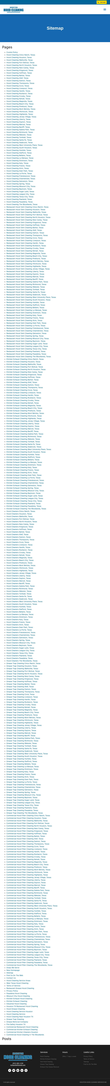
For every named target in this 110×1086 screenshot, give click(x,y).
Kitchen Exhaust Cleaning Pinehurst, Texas (23, 411)
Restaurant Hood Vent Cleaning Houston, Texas (25, 209)
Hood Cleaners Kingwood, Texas (19, 527)
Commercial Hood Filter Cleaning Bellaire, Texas (26, 916)
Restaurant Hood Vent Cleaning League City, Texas (27, 346)
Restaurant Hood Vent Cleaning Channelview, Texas (27, 331)
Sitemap (9, 973)
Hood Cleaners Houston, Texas (19, 514)
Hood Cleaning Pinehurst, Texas (19, 106)
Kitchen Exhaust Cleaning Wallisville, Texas (23, 364)
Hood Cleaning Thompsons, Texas (20, 83)
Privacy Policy (12, 991)
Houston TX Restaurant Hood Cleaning (22, 1006)
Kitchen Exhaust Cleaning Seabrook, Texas (23, 447)
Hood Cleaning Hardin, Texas (18, 91)
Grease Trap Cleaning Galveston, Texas (22, 790)
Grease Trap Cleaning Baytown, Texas (21, 797)
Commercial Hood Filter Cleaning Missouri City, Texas (28, 947)
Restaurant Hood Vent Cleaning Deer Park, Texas (26, 323)
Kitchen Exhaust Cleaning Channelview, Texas (25, 483)
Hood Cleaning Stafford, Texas (19, 153)
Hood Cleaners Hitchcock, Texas (19, 568)
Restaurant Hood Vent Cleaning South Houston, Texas (28, 300)
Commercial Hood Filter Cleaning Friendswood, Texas (28, 937)
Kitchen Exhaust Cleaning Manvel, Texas (22, 429)
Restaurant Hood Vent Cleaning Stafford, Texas (25, 305)
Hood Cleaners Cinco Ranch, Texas (20, 511)
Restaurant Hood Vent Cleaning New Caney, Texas (26, 220)
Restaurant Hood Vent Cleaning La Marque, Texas (26, 310)
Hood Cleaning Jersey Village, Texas (21, 117)
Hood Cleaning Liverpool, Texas (19, 88)
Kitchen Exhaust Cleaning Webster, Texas (23, 439)
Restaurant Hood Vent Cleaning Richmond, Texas (26, 284)
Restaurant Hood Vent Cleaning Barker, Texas (24, 227)
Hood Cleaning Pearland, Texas (19, 199)
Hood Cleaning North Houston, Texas (21, 65)
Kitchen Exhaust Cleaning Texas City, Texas (24, 501)
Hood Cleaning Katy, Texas (17, 163)
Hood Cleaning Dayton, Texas (18, 122)
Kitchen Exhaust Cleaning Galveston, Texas (24, 485)
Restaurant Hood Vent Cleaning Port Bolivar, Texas (27, 215)
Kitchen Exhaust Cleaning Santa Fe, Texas (23, 444)
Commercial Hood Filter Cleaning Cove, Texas (25, 846)
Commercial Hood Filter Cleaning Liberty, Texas (25, 880)
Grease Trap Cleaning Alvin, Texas (20, 777)
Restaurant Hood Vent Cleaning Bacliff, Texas (24, 279)
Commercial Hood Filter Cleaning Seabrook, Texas (27, 903)
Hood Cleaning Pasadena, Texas (19, 202)
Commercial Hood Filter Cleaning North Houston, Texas (29, 826)
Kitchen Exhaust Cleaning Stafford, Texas (23, 457)
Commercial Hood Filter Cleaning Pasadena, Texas (27, 962)
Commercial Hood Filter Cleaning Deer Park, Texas (27, 931)
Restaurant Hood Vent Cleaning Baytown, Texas (25, 341)
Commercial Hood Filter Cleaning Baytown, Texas (26, 949)
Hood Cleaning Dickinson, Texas (19, 160)
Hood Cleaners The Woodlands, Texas (21, 661)
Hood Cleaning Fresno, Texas (18, 166)
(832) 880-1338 (18, 1063)
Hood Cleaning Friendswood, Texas (20, 176)
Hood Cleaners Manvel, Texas (18, 581)
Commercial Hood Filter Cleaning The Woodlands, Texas (29, 965)
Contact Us (11, 978)
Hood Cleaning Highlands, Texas (19, 114)
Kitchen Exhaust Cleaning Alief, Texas (21, 382)
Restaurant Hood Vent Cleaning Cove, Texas (24, 238)
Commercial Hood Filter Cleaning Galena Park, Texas (28, 890)
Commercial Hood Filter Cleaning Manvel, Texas (26, 885)
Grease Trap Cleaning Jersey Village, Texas (24, 725)
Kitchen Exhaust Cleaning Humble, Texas (23, 454)
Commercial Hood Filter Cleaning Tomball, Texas (26, 898)
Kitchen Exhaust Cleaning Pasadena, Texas (23, 506)
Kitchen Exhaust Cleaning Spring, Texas (22, 488)
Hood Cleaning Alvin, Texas (17, 168)
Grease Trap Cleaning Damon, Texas (21, 689)
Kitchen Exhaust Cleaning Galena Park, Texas (24, 434)
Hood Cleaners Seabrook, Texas (19, 599)
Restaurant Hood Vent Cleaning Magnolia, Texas (26, 253)
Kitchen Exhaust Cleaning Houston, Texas (23, 362)
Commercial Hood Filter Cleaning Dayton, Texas (26, 882)
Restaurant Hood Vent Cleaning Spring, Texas (25, 336)
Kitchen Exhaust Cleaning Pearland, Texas (23, 503)
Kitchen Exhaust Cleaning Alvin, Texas (21, 472)
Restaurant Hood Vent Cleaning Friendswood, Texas (27, 328)
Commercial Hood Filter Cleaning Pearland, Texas (26, 960)
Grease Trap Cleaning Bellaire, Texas (21, 764)
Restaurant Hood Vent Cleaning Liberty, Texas (25, 271)
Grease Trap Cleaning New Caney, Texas (22, 676)
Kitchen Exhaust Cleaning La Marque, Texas (24, 462)
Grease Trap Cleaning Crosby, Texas (21, 705)
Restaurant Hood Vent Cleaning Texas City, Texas (26, 349)
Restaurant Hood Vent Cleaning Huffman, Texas (25, 225)
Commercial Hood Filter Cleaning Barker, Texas (25, 836)
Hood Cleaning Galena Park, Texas (20, 129)
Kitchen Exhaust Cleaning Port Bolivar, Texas (24, 367)
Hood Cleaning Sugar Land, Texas (20, 191)
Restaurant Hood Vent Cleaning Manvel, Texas (25, 276)
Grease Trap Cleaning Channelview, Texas (23, 787)
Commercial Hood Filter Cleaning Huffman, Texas (26, 833)
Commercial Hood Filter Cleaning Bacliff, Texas (25, 888)
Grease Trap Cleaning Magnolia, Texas (22, 710)
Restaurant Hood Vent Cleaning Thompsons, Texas (27, 235)
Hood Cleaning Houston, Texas (19, 57)
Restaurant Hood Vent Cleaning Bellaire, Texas (25, 307)
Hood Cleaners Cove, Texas (17, 542)
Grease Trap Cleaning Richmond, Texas (22, 741)
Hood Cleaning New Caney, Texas (20, 68)
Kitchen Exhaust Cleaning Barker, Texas (22, 380)
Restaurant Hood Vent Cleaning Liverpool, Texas (26, 240)
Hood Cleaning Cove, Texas (17, 86)
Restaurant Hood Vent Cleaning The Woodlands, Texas (28, 356)
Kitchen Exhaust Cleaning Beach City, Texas (24, 408)
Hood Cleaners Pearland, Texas (19, 656)
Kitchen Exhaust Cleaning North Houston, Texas (26, 369)
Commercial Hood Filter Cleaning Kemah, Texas (25, 859)
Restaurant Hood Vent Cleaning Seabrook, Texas (26, 295)
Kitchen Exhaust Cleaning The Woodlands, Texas (26, 509)
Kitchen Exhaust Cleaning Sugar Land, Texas (24, 496)
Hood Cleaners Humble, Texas (18, 607)
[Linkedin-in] (21, 1070)
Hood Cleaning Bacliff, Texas (18, 127)
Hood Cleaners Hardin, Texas (18, 547)
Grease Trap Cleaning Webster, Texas (21, 743)
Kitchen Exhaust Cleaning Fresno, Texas (22, 470)
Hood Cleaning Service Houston (19, 1011)
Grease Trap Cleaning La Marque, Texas (22, 766)
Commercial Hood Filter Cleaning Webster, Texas (26, 895)
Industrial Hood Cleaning (16, 1004)
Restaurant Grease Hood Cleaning (20, 988)
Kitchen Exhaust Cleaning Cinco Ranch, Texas (25, 359)
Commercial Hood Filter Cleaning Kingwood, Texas (27, 831)
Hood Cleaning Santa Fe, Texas (19, 140)
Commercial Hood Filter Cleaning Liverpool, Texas (26, 849)
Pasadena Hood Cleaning (16, 993)
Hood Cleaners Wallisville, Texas (19, 516)
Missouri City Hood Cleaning (18, 996)
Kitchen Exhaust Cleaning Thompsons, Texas (24, 387)
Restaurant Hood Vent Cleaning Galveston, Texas (26, 333)
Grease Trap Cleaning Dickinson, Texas (22, 769)
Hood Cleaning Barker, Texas (18, 75)
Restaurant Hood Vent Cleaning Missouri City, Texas (27, 338)
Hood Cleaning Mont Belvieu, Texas (20, 109)
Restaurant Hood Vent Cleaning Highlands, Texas (26, 266)
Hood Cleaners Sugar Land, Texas (20, 648)
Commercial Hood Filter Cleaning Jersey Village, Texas (28, 877)
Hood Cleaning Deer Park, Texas (19, 171)
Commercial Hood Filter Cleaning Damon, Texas (26, 841)
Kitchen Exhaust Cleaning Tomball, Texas (23, 442)
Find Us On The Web (14, 975)
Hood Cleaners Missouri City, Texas (20, 643)
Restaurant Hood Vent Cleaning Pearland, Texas (25, 351)
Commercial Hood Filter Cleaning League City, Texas (27, 955)
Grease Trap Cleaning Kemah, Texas (21, 707)
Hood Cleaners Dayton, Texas (18, 578)
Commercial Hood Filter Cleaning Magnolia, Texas (26, 862)
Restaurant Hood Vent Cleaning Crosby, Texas (25, 248)
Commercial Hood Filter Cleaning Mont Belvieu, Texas (28, 870)
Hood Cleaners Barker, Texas (18, 532)
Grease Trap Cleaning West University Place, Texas (27, 754)
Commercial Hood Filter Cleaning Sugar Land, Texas (27, 952)
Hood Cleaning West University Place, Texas (24, 145)
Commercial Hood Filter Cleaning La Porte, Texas (26, 934)
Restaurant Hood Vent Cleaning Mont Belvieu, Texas (27, 261)
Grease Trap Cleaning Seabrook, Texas (22, 751)
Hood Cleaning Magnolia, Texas (19, 101)
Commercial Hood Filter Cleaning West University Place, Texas (31, 906)
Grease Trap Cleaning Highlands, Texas (22, 723)
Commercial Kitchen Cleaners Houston (22, 1032)
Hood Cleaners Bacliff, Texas (18, 583)
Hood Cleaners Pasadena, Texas (19, 658)
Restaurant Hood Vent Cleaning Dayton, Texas (25, 274)
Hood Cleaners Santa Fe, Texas (19, 596)
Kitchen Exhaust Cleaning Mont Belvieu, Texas (25, 413)
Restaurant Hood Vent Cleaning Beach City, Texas (26, 256)
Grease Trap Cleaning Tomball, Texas (21, 746)
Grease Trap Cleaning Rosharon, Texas (22, 702)
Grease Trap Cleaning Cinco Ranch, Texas (23, 663)
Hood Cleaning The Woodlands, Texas (21, 204)
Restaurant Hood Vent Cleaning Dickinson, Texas (26, 313)
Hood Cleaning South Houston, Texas (21, 148)
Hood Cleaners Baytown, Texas (19, 645)
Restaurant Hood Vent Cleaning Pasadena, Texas (26, 354)
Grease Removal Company (17, 1022)
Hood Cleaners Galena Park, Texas (20, 586)
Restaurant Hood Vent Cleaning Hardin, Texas (25, 243)
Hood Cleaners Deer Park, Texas (19, 627)
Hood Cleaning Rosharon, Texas (19, 93)
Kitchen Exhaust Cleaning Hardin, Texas (22, 395)
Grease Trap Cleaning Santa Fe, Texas (21, 748)
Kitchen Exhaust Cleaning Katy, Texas (21, 467)
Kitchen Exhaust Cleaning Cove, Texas (22, 390)
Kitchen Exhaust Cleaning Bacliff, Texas (22, 431)
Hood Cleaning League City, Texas (20, 194)
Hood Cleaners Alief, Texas (17, 534)
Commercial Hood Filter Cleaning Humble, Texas (26, 911)
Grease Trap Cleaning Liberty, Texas (21, 728)
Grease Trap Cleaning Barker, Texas (20, 684)
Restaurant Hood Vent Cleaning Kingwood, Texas (26, 222)
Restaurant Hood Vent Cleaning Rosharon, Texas (26, 246)
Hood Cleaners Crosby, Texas (18, 552)
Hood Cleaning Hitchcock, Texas (19, 111)
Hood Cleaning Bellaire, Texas (18, 155)
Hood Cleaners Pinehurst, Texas (19, 563)
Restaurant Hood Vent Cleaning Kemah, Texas (25, 251)
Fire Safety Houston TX (15, 1024)
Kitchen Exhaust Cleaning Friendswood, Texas (25, 480)
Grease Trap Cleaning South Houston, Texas (24, 756)
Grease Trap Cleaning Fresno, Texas (21, 774)
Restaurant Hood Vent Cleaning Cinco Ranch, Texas (27, 207)
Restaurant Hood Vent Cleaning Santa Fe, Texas (25, 292)
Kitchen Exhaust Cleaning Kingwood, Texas (24, 374)
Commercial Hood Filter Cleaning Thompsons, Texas (27, 844)
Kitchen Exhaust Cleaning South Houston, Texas (26, 452)
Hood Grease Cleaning (15, 1009)
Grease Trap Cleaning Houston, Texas (21, 666)
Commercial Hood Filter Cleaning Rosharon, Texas (26, 854)
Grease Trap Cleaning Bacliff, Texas (20, 735)
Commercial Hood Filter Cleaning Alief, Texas (24, 839)
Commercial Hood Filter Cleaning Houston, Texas (26, 818)
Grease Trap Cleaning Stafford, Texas (21, 761)
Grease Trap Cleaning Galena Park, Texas (23, 738)
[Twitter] (13, 1070)
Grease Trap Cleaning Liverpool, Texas (22, 697)
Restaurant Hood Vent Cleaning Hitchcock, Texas (26, 264)
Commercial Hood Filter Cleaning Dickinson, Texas (27, 921)
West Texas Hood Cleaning (17, 983)
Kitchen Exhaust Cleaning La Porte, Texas (23, 478)
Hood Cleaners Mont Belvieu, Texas (20, 565)
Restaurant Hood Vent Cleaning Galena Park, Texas (27, 282)
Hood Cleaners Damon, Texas (18, 537)
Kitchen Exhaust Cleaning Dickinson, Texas (23, 465)
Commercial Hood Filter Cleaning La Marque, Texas (27, 919)
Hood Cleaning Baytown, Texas (19, 189)
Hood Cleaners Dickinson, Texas (19, 617)
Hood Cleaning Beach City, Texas (20, 104)
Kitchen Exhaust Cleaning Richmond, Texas (23, 436)
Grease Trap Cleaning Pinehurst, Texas (22, 715)
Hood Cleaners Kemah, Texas (18, 555)
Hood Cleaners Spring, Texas (18, 640)
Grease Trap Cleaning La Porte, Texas (21, 782)
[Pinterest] (17, 1070)
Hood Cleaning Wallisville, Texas (19, 60)
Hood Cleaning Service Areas (18, 980)
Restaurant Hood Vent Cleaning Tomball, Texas (25, 289)
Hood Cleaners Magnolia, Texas (19, 558)
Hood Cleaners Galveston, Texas (19, 637)
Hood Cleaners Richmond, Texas (19, 588)
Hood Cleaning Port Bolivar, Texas (20, 62)
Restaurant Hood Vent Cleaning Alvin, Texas (24, 320)
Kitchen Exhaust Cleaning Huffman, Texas (23, 377)
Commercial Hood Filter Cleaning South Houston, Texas (29, 908)
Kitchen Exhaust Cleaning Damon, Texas (22, 385)
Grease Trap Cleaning (15, 1019)
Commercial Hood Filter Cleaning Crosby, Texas (26, 857)
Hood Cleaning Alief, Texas (17, 78)
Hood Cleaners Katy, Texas (17, 619)
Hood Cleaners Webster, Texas (18, 591)
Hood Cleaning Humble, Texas (18, 150)
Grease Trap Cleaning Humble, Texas (21, 759)
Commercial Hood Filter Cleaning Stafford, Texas (26, 913)
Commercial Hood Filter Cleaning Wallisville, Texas (27, 821)
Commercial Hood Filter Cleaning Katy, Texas (24, 924)
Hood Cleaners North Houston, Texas (21, 521)
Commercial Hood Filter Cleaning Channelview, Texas (28, 939)
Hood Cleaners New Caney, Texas (20, 524)
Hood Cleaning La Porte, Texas (19, 173)
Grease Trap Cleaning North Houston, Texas (24, 674)
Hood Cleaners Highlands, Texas (19, 570)
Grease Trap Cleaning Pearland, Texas (21, 808)
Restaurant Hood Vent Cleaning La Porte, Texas (25, 325)
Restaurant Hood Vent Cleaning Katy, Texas (24, 315)
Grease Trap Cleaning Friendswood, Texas (23, 784)
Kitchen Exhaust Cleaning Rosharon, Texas (23, 398)
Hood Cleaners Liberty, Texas (18, 576)
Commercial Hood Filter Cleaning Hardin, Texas (25, 851)
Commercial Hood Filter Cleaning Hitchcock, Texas (27, 872)
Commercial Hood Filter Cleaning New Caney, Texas (27, 828)
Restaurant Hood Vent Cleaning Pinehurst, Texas (26, 258)
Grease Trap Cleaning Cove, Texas (20, 694)
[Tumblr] (26, 1070)
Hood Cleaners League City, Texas (20, 650)
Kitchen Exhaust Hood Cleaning (19, 998)
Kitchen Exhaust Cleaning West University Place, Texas (28, 449)
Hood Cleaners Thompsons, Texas (20, 539)
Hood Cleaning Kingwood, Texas (19, 70)
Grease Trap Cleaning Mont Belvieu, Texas (23, 717)
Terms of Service (13, 986)
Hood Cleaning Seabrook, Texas (19, 142)
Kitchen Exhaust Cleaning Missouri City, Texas (25, 490)
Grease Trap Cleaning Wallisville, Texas (22, 668)
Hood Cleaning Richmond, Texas (19, 132)
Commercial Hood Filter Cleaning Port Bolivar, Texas (27, 823)
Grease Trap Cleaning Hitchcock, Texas (22, 720)
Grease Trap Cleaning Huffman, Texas (21, 681)
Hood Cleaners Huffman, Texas (19, 529)
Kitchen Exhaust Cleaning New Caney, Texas (24, 372)
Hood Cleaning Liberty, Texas (18, 119)
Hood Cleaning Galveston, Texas (19, 181)
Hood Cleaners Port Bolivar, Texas (20, 519)
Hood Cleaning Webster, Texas (18, 135)
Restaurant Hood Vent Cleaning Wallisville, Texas (26, 212)
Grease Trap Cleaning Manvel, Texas (21, 733)
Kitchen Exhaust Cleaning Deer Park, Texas (23, 475)
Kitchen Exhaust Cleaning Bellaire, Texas (22, 460)
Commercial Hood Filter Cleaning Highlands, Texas (27, 875)
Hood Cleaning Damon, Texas (18, 81)
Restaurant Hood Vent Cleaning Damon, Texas (25, 233)
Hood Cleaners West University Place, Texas (24, 601)
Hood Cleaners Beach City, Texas (20, 560)
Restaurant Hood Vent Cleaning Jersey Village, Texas (28, 269)
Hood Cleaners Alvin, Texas (17, 625)
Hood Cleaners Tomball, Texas (18, 594)
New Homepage (13, 970)
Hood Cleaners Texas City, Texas (19, 653)
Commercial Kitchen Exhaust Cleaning (21, 1029)
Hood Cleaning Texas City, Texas (19, 197)
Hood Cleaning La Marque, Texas (19, 158)
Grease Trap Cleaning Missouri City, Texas (23, 795)
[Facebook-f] (9, 1070)
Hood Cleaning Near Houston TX (19, 1017)
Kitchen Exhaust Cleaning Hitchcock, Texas (24, 416)
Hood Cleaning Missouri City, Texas (20, 186)
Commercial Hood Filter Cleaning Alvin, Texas (25, 929)
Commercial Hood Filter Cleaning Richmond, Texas (27, 893)
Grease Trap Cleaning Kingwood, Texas (22, 679)
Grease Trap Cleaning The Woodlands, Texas (24, 813)
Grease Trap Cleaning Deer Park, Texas (22, 779)
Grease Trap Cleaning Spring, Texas (20, 792)
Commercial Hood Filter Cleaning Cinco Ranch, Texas (28, 815)
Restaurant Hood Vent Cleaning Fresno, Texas (25, 318)
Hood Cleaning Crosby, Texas (18, 96)
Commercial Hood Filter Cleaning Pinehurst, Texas (26, 867)
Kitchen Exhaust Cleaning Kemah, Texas (22, 403)
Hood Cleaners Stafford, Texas (19, 609)
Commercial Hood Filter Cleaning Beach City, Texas (27, 864)
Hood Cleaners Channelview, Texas (20, 635)
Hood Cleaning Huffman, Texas (19, 73)
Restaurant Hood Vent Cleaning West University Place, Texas (31, 297)
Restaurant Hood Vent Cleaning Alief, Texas (24, 230)
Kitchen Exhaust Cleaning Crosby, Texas (22, 400)
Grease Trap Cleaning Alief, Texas (20, 686)
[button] (105, 9)
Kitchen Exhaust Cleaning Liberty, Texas (22, 423)
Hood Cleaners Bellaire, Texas (18, 612)
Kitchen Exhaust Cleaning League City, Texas (24, 498)
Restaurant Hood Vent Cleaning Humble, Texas (25, 302)
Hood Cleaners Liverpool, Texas (19, 545)
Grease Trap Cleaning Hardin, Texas (21, 699)
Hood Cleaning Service (15, 1014)
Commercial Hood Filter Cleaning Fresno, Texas (25, 926)
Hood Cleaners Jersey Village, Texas (21, 573)
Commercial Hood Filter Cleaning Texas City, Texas (27, 957)
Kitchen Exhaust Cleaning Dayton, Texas (22, 426)
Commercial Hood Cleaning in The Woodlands (25, 1035)
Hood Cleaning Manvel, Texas (18, 124)
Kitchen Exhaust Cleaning (16, 1001)
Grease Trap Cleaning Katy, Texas (20, 772)
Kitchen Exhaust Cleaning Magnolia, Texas (23, 405)
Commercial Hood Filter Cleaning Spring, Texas (25, 944)
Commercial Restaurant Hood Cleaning (22, 1027)
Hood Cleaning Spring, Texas (18, 184)
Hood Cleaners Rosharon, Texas (19, 550)
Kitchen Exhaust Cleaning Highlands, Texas (23, 418)
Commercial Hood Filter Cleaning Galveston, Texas (27, 942)
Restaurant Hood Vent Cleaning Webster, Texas (25, 287)
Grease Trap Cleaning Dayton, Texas (21, 730)
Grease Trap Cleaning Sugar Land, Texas (22, 800)
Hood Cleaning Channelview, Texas (20, 178)
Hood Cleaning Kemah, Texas (18, 99)
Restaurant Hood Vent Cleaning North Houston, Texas (28, 217)
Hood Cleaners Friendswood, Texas (20, 632)
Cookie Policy (12, 52)
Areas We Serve (12, 968)
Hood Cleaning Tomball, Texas (18, 137)
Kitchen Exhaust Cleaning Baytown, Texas (23, 493)
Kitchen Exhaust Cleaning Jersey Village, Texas (25, 421)
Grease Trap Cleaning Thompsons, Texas (23, 692)
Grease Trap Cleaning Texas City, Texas (22, 805)
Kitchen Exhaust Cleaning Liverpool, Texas (23, 393)
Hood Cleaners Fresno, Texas (18, 622)
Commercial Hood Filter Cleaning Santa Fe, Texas (26, 900)
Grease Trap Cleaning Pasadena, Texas (22, 810)
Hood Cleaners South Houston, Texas (21, 604)
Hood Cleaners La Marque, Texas (19, 614)
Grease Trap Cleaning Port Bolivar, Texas (23, 671)
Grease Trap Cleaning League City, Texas (23, 802)
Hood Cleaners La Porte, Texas (19, 630)
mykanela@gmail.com (17, 1065)
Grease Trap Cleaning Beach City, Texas (22, 712)
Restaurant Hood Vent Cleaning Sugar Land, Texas (26, 344)
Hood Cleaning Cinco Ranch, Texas (20, 55)
